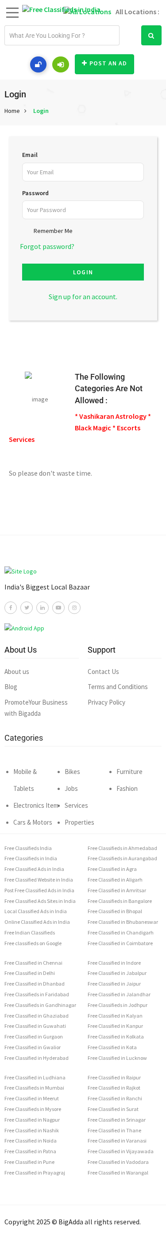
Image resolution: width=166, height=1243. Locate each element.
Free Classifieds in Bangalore (120, 901)
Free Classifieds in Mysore (32, 1109)
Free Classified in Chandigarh (121, 932)
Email (30, 155)
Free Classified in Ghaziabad (36, 1015)
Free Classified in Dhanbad (34, 983)
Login (41, 111)
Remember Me (53, 231)
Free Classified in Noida (30, 1140)
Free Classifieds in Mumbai (34, 1087)
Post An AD (108, 63)
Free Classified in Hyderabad (36, 1058)
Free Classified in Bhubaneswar (123, 921)
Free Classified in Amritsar (117, 890)
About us (16, 671)
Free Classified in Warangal (118, 1172)
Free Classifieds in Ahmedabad (122, 848)
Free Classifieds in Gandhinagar (40, 1005)
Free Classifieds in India (30, 858)
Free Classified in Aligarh (115, 879)
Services (76, 805)
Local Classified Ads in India (35, 911)
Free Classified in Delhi (29, 973)
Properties (79, 822)
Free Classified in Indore (114, 962)
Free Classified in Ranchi (115, 1098)
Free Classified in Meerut (31, 1098)
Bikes (72, 771)
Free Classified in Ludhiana (35, 1077)
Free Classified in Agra (112, 869)
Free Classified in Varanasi (117, 1140)
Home (12, 111)
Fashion (127, 788)
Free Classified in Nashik (31, 1130)
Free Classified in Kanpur (115, 1025)
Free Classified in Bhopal (115, 911)
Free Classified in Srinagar (117, 1119)
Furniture (129, 771)
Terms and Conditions (118, 686)
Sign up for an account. (83, 296)
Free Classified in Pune (29, 1162)
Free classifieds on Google (33, 943)
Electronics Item (35, 805)
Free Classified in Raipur (114, 1077)
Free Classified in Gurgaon (33, 1036)
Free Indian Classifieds (29, 932)
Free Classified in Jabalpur (117, 973)
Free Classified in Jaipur (114, 983)
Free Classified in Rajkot (114, 1087)
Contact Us (103, 671)
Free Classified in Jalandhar (119, 994)
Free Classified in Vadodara (118, 1162)
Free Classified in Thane (114, 1130)
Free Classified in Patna (30, 1151)
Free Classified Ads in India (34, 869)
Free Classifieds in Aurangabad (122, 858)
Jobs (71, 788)
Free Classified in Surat (113, 1109)
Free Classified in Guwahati (35, 1025)
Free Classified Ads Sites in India (40, 901)
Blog (10, 686)
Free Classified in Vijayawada (121, 1151)
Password (35, 193)
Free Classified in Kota (112, 1047)
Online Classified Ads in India (37, 921)
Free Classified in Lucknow (117, 1058)
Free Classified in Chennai (33, 962)
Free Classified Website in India (38, 879)
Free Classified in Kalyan (115, 1015)
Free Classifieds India (28, 848)
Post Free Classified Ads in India (39, 890)
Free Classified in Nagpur (32, 1119)
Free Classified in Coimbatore (120, 943)
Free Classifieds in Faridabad (36, 994)
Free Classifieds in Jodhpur (117, 1005)
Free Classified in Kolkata (116, 1036)
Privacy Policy (106, 702)
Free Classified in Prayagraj (34, 1172)
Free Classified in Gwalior (32, 1047)
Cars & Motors (32, 822)
